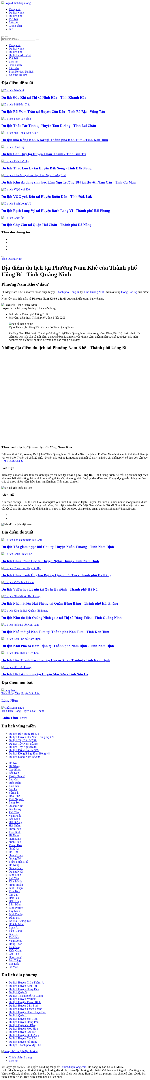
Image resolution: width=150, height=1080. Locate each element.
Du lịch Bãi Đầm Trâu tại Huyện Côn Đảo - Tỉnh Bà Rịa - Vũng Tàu (53, 112)
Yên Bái (13, 792)
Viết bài (13, 19)
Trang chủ (14, 9)
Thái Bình (14, 832)
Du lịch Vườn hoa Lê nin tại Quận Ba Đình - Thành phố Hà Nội (49, 589)
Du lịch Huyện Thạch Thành (25, 1008)
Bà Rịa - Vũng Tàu (20, 920)
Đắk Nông (15, 901)
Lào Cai (13, 779)
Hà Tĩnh (13, 851)
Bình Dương (16, 914)
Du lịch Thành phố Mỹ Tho (25, 1045)
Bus (11, 29)
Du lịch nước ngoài (20, 55)
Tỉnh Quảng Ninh (11, 258)
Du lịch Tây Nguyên (23, 746)
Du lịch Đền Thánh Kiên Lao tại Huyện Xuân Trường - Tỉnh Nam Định (55, 660)
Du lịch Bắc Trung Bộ (24, 733)
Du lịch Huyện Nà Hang (23, 1041)
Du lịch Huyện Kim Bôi (23, 985)
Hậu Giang (15, 957)
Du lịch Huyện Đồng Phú (24, 1022)
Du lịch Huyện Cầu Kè (22, 1031)
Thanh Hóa (15, 845)
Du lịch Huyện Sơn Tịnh (23, 1018)
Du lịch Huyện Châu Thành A (26, 982)
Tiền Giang (15, 930)
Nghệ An (14, 848)
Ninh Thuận (16, 884)
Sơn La (13, 789)
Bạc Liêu (14, 963)
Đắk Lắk (14, 897)
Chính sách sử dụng (20, 1057)
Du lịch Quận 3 (18, 992)
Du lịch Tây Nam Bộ (23, 743)
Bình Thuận (16, 888)
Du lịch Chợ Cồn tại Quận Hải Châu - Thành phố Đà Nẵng (46, 225)
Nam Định (15, 838)
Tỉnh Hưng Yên (10, 693)
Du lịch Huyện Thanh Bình (25, 1002)
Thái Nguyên (16, 799)
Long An (14, 927)
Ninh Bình (15, 841)
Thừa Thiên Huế (18, 861)
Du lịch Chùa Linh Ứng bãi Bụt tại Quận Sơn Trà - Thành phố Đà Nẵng (56, 575)
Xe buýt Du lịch (18, 74)
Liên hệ (13, 22)
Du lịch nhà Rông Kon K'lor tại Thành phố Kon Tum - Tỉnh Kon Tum (54, 140)
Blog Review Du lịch (21, 71)
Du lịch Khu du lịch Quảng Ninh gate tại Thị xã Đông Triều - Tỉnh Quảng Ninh (61, 618)
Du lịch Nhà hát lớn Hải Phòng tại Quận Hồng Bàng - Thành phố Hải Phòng (59, 603)
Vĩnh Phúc (15, 815)
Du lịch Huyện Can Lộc (23, 1038)
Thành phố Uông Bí (68, 292)
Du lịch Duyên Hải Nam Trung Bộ (31, 737)
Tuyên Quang (17, 776)
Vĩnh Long (15, 940)
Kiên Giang (15, 950)
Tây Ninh (14, 911)
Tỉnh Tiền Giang (11, 710)
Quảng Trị (15, 858)
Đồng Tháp (15, 943)
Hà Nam (14, 835)
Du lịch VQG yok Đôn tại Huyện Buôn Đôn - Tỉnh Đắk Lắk (46, 196)
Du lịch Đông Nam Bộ (24, 756)
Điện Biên (15, 782)
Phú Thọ (14, 812)
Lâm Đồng (15, 904)
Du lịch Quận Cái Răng (22, 1025)
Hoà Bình (14, 795)
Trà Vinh (14, 937)
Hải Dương (15, 822)
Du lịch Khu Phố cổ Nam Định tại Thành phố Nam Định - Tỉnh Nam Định (57, 646)
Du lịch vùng (16, 12)
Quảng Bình (16, 855)
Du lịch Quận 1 (18, 1015)
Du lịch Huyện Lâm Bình (23, 1005)
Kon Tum (14, 891)
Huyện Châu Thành (32, 710)
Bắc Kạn (14, 772)
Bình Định (15, 874)
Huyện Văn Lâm (30, 693)
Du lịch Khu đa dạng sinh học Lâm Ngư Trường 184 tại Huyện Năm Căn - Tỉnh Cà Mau (68, 182)
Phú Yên (14, 878)
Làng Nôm (9, 700)
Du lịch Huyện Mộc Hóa (23, 1028)
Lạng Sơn (14, 802)
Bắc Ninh (14, 818)
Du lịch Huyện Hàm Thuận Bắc (27, 1012)
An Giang (14, 947)
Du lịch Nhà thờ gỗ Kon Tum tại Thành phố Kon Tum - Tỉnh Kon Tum (55, 632)
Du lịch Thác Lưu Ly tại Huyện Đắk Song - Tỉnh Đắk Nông (46, 168)
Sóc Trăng (15, 960)
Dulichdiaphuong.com (73, 1066)
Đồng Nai (14, 917)
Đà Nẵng (14, 865)
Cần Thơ (14, 953)
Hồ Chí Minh (16, 924)
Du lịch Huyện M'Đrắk (22, 998)
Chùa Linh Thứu (14, 718)
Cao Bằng (14, 769)
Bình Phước (16, 907)
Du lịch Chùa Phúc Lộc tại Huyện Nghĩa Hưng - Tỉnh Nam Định (50, 561)
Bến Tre (13, 934)
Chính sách (15, 25)
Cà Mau (13, 967)
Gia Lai (13, 894)
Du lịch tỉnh (15, 15)
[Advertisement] (75, 398)
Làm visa (14, 68)
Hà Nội (13, 763)
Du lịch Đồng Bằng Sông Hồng (29, 753)
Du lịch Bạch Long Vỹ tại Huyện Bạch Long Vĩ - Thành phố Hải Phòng (55, 211)
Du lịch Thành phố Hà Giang (26, 995)
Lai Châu (14, 786)
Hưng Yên (15, 828)
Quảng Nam (16, 868)
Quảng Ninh (16, 805)
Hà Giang (14, 766)
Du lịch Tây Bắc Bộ (23, 740)
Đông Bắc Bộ (129, 292)
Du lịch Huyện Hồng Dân (24, 989)
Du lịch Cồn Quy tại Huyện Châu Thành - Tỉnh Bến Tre (43, 154)
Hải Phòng (15, 825)
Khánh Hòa (15, 881)
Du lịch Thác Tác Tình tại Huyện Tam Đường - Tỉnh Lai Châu (48, 126)
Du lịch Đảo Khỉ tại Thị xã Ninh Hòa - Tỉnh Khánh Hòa (43, 97)
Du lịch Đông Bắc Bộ (24, 750)
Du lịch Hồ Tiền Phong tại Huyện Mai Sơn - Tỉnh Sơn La (44, 674)
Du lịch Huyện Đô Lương (24, 1035)
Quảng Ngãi (16, 871)
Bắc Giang (15, 809)
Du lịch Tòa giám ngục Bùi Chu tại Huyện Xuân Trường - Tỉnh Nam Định (57, 547)
